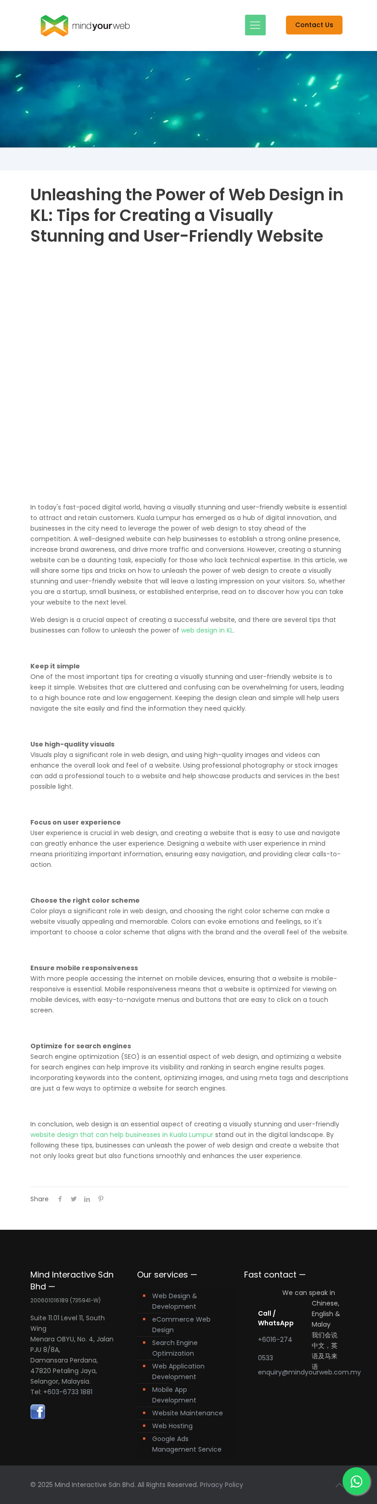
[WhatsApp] (356, 1481)
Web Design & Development (174, 1301)
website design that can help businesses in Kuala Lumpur (121, 1134)
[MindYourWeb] (85, 25)
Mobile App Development (174, 1395)
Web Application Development (178, 1371)
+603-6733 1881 (67, 1392)
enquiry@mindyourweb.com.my (309, 1372)
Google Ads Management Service (187, 1444)
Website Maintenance (187, 1413)
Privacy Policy (221, 1484)
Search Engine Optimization (175, 1348)
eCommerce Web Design (181, 1324)
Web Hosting (172, 1425)
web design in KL (207, 630)
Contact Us (314, 24)
